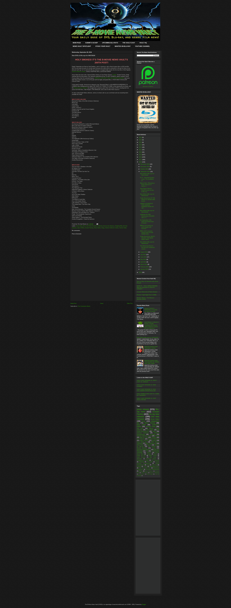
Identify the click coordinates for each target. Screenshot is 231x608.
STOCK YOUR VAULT (102, 46)
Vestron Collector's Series (78, 71)
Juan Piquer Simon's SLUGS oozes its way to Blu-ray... (147, 190)
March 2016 (144, 264)
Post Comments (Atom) (84, 306)
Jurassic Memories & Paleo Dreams (147, 292)
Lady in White (80, 227)
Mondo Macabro (142, 448)
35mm (155, 454)
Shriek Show (150, 474)
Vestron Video (123, 227)
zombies (153, 437)
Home (101, 303)
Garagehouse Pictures (143, 460)
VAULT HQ (143, 43)
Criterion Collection (143, 433)
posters (154, 440)
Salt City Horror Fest (145, 468)
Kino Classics (141, 439)
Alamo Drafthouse (149, 471)
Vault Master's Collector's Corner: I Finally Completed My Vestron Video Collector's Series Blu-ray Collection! (151, 325)
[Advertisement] (101, 288)
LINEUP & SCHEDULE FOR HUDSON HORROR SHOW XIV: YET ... (147, 206)
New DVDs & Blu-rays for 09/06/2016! (147, 242)
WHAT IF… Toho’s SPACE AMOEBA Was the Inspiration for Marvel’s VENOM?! (147, 287)
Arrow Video (79, 226)
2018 (140, 157)
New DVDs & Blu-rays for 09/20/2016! (147, 194)
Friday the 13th (141, 455)
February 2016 (144, 266)
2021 (140, 149)
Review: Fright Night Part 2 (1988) (146, 295)
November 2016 (145, 166)
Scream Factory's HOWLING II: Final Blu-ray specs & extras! (151, 310)
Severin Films (151, 426)
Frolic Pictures (141, 457)
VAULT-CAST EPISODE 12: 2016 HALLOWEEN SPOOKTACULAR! (146, 390)
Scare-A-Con (141, 474)
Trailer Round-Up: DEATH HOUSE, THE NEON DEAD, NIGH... (147, 238)
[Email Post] (97, 224)
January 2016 (144, 269)
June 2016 (143, 257)
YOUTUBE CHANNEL (142, 46)
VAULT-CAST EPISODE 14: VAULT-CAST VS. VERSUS (147, 381)
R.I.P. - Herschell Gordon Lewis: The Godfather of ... (147, 179)
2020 (140, 152)
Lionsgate (152, 434)
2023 (140, 144)
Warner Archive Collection (80, 88)
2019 (140, 154)
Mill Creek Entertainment (148, 430)
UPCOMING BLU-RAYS (110, 43)
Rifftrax (141, 471)
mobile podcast (144, 472)
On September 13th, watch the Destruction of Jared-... (147, 221)
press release (143, 409)
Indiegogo (141, 461)
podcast (139, 466)
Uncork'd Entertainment (144, 449)
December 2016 (145, 164)
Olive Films (140, 445)
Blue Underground (151, 443)
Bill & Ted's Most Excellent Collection (93, 226)
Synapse (148, 454)
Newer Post (73, 303)
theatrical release (151, 458)
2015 (140, 272)
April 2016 (143, 262)
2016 (140, 162)
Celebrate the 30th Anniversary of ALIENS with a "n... (147, 216)
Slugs (102, 227)
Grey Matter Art (142, 442)
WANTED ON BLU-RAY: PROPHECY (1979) (151, 347)
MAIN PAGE (77, 43)
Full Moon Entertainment (152, 469)
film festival (151, 446)
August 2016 (144, 252)
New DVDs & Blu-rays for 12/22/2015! (147, 337)
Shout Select (97, 227)
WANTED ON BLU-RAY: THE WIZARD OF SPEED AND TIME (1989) (151, 362)
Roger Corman (153, 455)
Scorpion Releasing (153, 439)
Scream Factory (89, 227)
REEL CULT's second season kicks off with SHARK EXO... (146, 232)
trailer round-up (144, 440)
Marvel (149, 445)
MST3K (157, 435)
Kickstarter (150, 461)
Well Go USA (144, 437)
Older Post (130, 303)
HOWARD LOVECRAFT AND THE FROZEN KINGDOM (109, 78)
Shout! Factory (149, 423)
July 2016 (143, 254)
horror (143, 421)
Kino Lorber (141, 425)
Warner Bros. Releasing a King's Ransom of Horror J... (147, 184)
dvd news (140, 428)
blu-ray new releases (108, 226)
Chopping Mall (118, 226)
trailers (154, 431)
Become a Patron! (148, 86)
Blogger (144, 604)
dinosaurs (139, 458)
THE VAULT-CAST (128, 43)
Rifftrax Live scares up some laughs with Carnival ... (146, 227)
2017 (140, 159)
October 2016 (144, 169)
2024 (140, 142)
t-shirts (145, 466)
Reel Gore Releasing (154, 472)
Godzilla (149, 452)
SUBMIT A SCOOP (91, 43)
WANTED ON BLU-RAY (123, 46)
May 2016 (143, 259)
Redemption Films (154, 466)
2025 (140, 140)
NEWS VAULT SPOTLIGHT (82, 46)
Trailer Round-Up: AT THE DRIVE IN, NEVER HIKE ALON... (147, 199)
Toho (148, 465)
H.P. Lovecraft (155, 460)
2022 (140, 147)
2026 (140, 137)
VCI (147, 451)
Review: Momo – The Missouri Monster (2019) (145, 298)
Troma (154, 448)
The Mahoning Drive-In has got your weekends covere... (147, 247)
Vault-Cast (154, 465)
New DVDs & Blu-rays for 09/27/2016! (147, 174)
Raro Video (153, 457)
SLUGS (114, 74)
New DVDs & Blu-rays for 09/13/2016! (147, 211)
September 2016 (145, 171)
